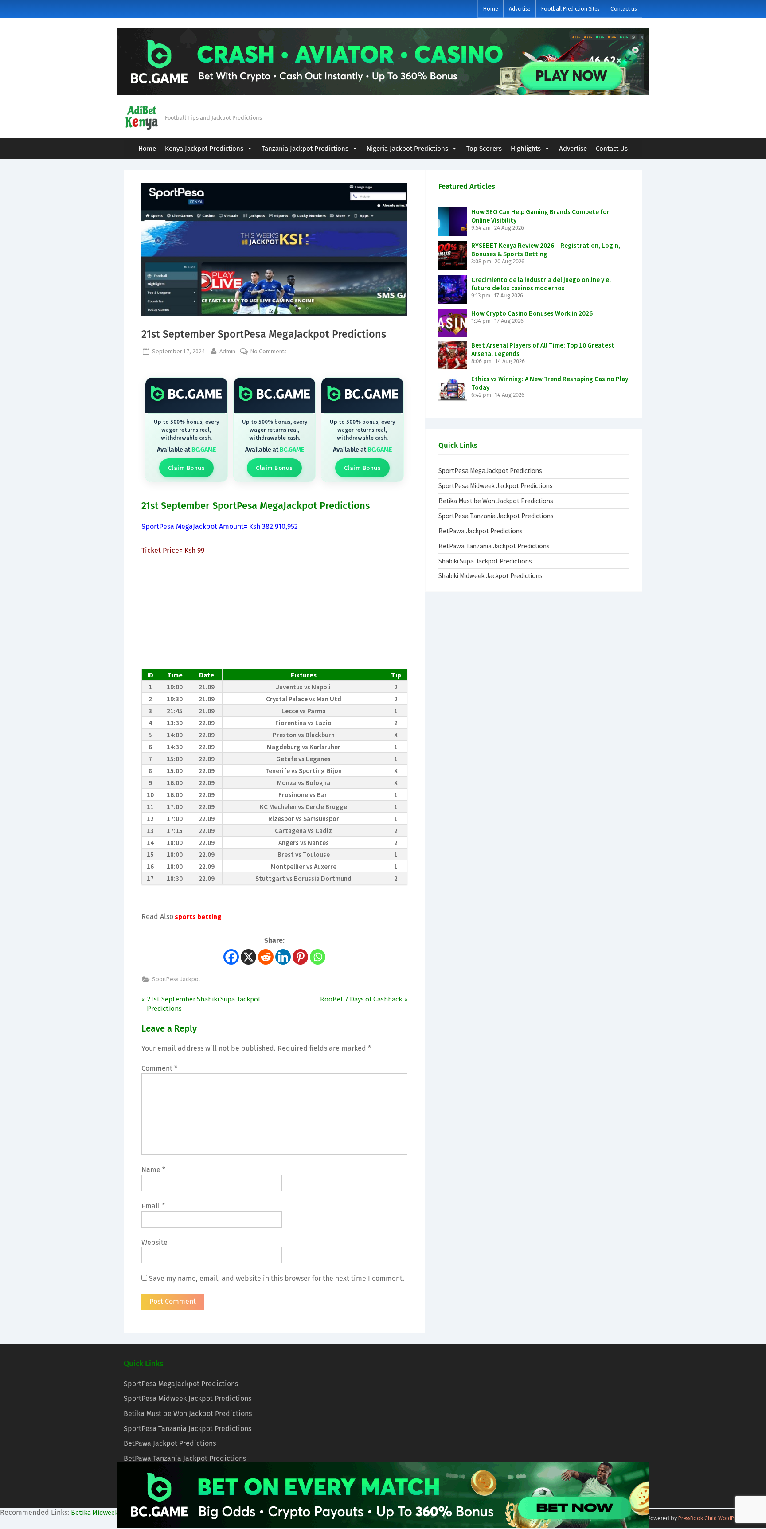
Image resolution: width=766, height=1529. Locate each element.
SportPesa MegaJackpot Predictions (490, 470)
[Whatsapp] (317, 957)
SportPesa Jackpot (176, 979)
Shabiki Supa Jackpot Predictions (485, 561)
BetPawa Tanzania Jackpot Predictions (494, 546)
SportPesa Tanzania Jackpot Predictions (496, 516)
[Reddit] (266, 957)
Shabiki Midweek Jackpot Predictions (490, 575)
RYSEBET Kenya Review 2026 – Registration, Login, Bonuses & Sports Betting (545, 249)
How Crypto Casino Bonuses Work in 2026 (532, 313)
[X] (248, 957)
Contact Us (612, 149)
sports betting (197, 916)
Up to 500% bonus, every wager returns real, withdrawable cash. (186, 430)
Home (490, 8)
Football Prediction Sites (570, 8)
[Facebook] (231, 957)
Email (153, 1206)
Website (154, 1242)
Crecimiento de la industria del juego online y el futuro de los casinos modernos (541, 283)
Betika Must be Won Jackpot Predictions (495, 501)
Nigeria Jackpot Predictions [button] (407, 149)
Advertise (519, 8)
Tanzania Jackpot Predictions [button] (305, 149)
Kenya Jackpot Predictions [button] (204, 149)
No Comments (268, 351)
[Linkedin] (283, 957)
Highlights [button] (526, 149)
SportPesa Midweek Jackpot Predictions (495, 485)
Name (153, 1169)
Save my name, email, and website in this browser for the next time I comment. (276, 1278)
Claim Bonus (186, 468)
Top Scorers (484, 149)
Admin (227, 351)
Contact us (623, 8)
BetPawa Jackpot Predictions (480, 531)
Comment (159, 1068)
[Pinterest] (300, 957)
